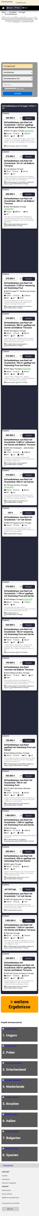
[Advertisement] (19, 44)
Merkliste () (21, 3)
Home (4, 12)
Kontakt (4, 1176)
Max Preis (20, 89)
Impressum (6, 1179)
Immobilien (12, 12)
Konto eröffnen (7, 1194)
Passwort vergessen (9, 1183)
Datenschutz (6, 1190)
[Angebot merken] (21, 118)
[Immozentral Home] (3, 8)
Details (29, 118)
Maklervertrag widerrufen (10, 1197)
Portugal (22, 12)
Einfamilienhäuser (11, 14)
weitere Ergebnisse (19, 1004)
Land (10, 8)
